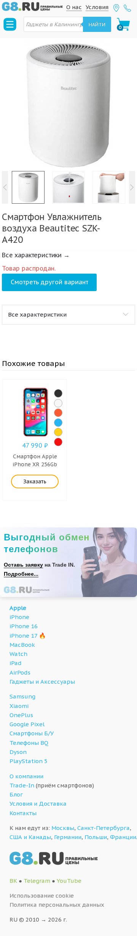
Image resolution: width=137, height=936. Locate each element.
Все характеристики (37, 314)
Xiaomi (19, 706)
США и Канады (30, 837)
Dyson (18, 751)
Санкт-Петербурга (103, 827)
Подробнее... (21, 574)
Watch (18, 653)
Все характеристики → (36, 255)
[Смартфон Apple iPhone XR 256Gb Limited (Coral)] (58, 413)
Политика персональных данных (57, 904)
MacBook (22, 644)
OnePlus (21, 715)
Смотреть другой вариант (49, 282)
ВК (13, 880)
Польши (95, 837)
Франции (123, 837)
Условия (97, 7)
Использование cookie (42, 895)
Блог (16, 794)
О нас (74, 7)
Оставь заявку (23, 565)
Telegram (37, 880)
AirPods (20, 672)
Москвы (62, 827)
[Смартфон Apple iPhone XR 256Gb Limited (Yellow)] (58, 432)
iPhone (19, 617)
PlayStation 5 (29, 761)
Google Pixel (27, 724)
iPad (16, 663)
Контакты (23, 813)
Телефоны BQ (29, 742)
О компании (26, 776)
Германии (67, 837)
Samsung (22, 696)
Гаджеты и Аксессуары (42, 681)
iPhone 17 (23, 635)
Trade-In (22, 785)
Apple (18, 607)
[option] (68, 104)
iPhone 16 (24, 626)
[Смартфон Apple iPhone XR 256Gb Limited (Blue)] (58, 422)
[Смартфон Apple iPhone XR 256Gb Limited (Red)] (58, 442)
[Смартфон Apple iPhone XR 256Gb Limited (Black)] (58, 393)
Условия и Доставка (38, 803)
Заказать (34, 481)
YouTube (69, 880)
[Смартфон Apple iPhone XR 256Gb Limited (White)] (58, 403)
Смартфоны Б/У (32, 733)
